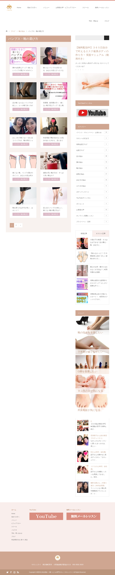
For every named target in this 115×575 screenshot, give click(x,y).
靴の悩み (91, 168)
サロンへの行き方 (91, 138)
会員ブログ (91, 150)
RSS (18, 572)
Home (19, 7)
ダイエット (91, 204)
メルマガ (14, 530)
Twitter (7, 572)
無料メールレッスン (102, 7)
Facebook (11, 572)
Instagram (14, 572)
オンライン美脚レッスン (91, 216)
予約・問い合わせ (16, 533)
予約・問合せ (93, 21)
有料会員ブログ (91, 144)
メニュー (46, 7)
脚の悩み (91, 162)
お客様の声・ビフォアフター (66, 7)
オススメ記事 (100, 233)
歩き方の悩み (91, 180)
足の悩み (91, 156)
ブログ (106, 21)
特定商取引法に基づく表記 (19, 540)
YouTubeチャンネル (91, 198)
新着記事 (84, 233)
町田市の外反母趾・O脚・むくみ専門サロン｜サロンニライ (55, 572)
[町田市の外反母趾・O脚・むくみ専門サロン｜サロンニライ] (57, 559)
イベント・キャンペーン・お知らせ (91, 132)
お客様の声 (91, 210)
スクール (85, 7)
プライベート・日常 (91, 222)
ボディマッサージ (91, 192)
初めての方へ (32, 7)
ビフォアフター (16, 523)
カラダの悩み (91, 186)
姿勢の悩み (91, 174)
